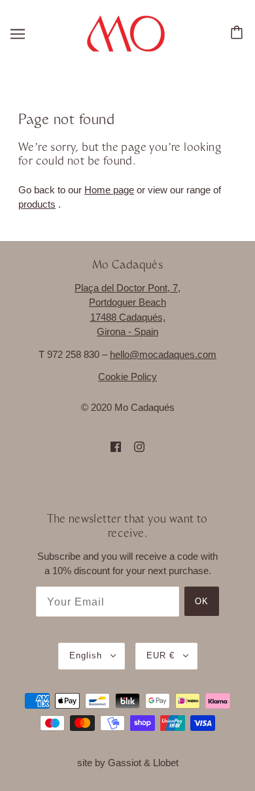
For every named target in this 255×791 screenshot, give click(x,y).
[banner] (125, 32)
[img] (116, 446)
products (37, 204)
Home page (109, 189)
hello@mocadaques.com (163, 354)
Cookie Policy (127, 376)
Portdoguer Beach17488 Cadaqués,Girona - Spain (127, 317)
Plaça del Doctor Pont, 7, (127, 287)
